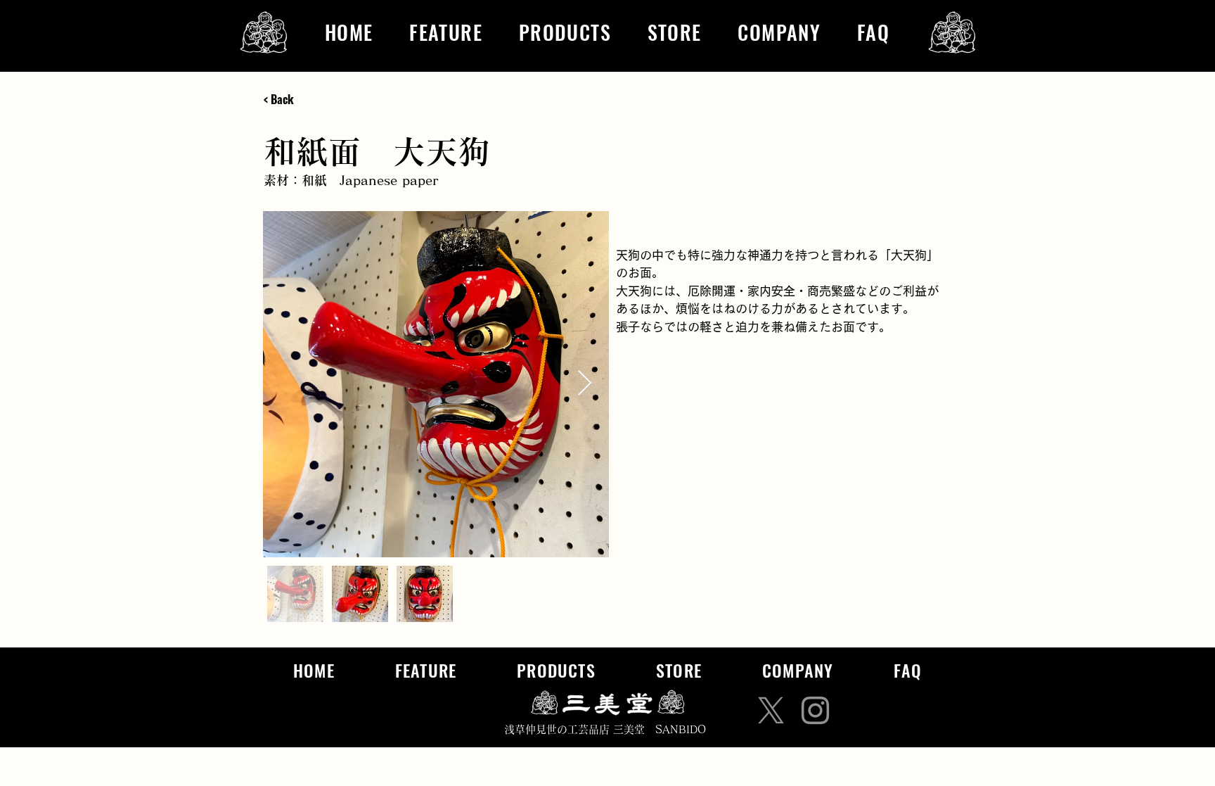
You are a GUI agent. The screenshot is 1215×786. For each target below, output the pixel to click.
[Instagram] (815, 710)
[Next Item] (585, 384)
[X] (771, 710)
